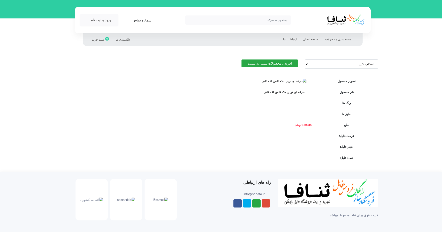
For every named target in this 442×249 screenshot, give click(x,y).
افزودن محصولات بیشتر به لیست (269, 63)
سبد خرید (100, 39)
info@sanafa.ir (254, 194)
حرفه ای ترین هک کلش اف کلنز (284, 92)
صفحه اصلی (310, 39)
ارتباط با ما (290, 39)
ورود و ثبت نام (101, 20)
